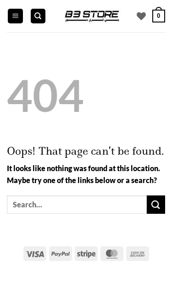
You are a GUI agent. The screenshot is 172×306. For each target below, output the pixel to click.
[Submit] (156, 204)
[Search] (38, 16)
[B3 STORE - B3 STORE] (91, 16)
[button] (15, 16)
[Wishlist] (141, 16)
